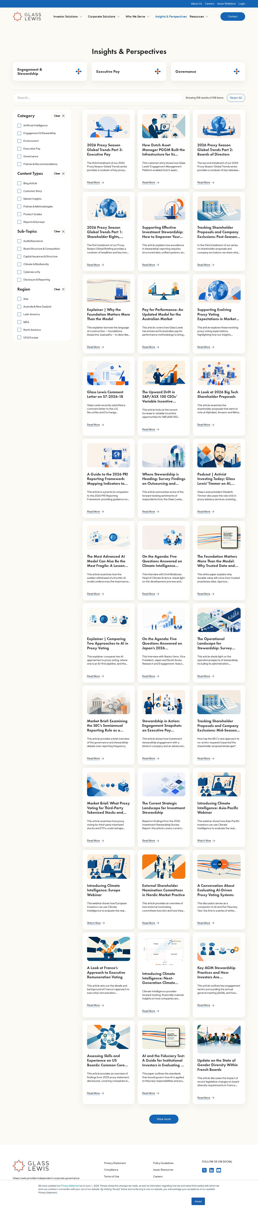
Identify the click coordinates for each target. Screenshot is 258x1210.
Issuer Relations (226, 3)
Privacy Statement (70, 1185)
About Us (196, 3)
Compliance (111, 1169)
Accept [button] (198, 1201)
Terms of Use (111, 1176)
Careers (209, 3)
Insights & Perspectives (171, 16)
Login (242, 3)
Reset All (236, 98)
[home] (27, 17)
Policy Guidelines (163, 1163)
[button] (67, 16)
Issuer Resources (163, 1169)
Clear (57, 115)
